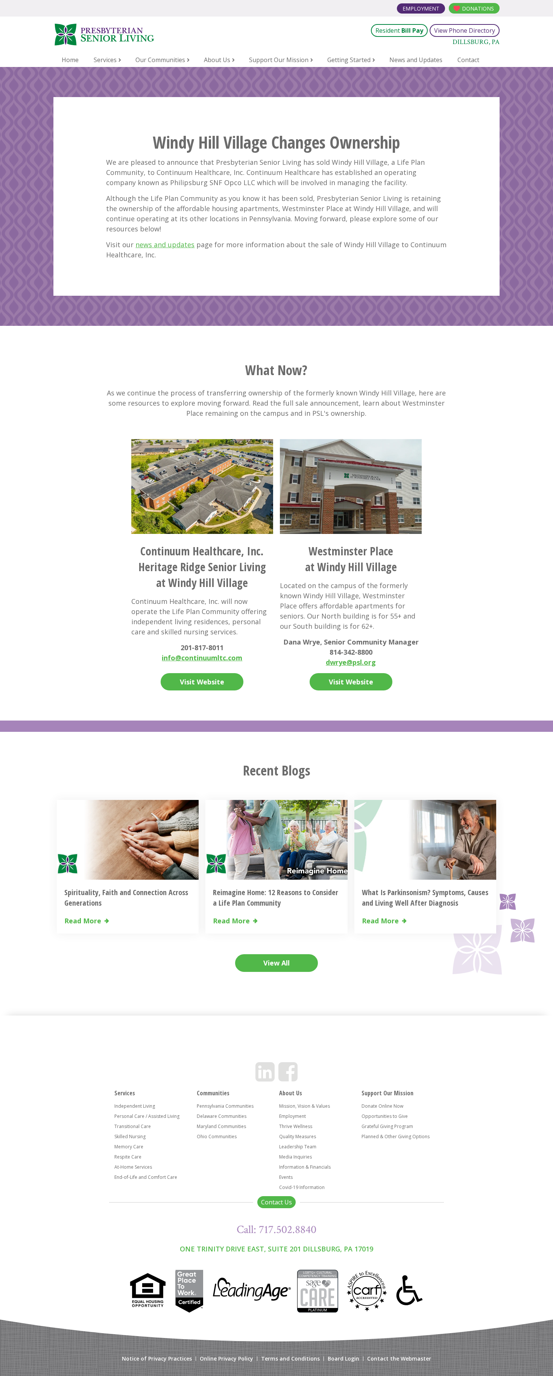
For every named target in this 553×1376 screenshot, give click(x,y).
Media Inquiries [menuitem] (295, 1157)
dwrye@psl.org (351, 662)
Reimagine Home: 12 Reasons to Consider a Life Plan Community (275, 897)
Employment (421, 8)
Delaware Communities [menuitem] (221, 1116)
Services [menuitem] (105, 60)
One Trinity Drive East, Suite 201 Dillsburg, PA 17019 (276, 1248)
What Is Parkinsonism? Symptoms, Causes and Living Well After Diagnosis (425, 897)
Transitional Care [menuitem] (132, 1126)
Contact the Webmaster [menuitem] (399, 1358)
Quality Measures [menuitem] (297, 1136)
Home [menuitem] (70, 60)
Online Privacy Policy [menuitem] (226, 1358)
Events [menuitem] (286, 1177)
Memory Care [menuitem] (128, 1146)
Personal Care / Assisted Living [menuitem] (146, 1116)
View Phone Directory (464, 30)
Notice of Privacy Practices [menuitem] (157, 1358)
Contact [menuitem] (468, 60)
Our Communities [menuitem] (160, 60)
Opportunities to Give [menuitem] (385, 1116)
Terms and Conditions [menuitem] (290, 1358)
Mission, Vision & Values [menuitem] (304, 1106)
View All (276, 962)
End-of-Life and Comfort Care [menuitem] (145, 1177)
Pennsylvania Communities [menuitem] (225, 1106)
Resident (399, 30)
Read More (82, 921)
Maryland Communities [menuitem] (221, 1126)
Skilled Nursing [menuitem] (130, 1136)
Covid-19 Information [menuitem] (302, 1187)
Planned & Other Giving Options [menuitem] (396, 1136)
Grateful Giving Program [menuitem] (387, 1126)
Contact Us (276, 1202)
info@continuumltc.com (202, 657)
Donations (478, 8)
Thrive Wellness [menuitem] (295, 1126)
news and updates (164, 244)
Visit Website (202, 681)
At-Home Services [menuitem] (133, 1167)
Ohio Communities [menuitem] (217, 1136)
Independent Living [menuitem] (134, 1106)
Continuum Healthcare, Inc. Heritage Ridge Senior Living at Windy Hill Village (202, 566)
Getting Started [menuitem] (349, 60)
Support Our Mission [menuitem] (278, 60)
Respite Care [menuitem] (127, 1157)
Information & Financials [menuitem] (305, 1167)
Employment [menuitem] (292, 1116)
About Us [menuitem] (217, 60)
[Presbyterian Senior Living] (142, 34)
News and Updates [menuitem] (415, 60)
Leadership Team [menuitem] (297, 1146)
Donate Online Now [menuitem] (382, 1106)
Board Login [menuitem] (343, 1358)
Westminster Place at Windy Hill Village (351, 559)
